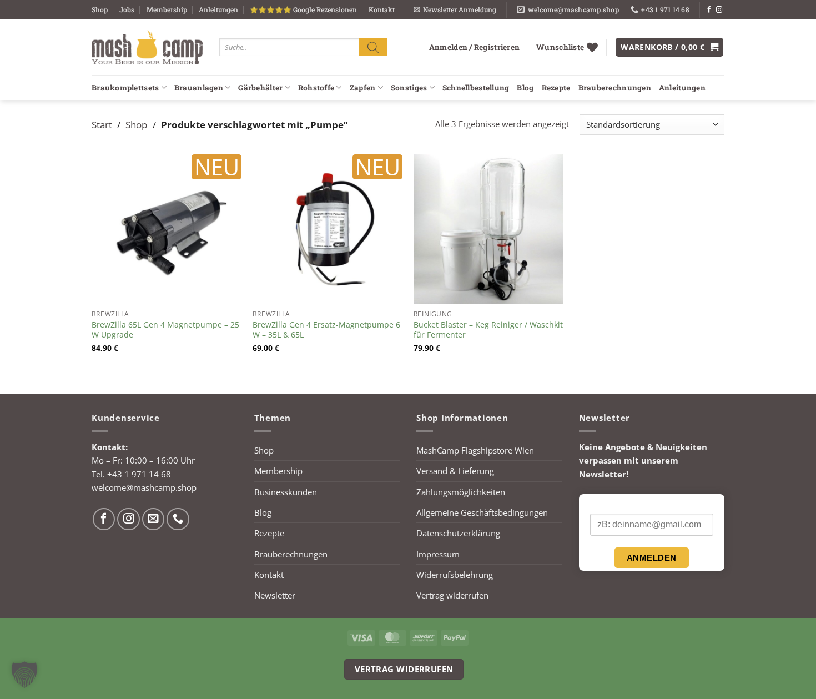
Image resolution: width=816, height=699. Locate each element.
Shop (100, 9)
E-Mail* (603, 504)
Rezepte (556, 88)
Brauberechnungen (614, 88)
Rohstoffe (316, 88)
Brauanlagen (198, 88)
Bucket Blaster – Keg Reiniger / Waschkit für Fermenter (488, 330)
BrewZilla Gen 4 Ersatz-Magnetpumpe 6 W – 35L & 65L (326, 330)
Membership (167, 9)
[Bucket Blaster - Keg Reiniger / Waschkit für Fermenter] (488, 229)
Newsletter (274, 595)
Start (102, 124)
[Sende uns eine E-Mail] (153, 519)
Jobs (126, 9)
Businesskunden (285, 491)
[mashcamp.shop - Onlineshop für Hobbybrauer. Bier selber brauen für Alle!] (147, 47)
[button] (455, 10)
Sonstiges (409, 88)
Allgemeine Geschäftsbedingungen (482, 512)
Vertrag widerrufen (452, 595)
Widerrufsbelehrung (454, 574)
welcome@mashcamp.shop (144, 487)
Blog (525, 88)
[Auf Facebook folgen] (709, 10)
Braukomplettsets (125, 88)
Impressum (438, 554)
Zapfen (363, 88)
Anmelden (652, 557)
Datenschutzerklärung (458, 533)
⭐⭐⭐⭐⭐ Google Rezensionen (303, 9)
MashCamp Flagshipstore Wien (475, 450)
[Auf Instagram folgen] (719, 10)
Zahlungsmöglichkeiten (460, 491)
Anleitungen (218, 9)
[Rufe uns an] (178, 519)
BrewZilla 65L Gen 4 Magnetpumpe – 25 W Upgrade (165, 330)
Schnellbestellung (476, 88)
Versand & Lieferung (455, 470)
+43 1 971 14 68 (139, 474)
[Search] (373, 47)
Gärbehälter (260, 88)
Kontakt (382, 9)
